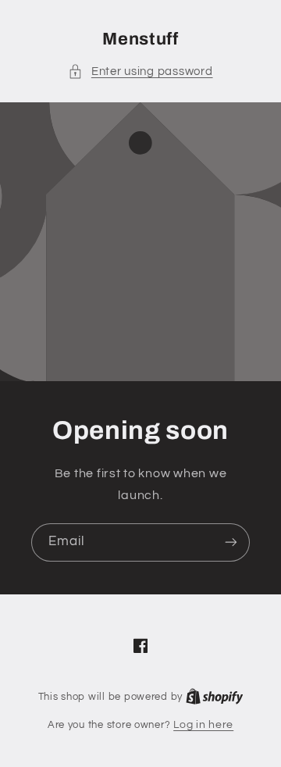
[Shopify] (215, 696)
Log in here (203, 724)
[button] (140, 72)
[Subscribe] (231, 542)
